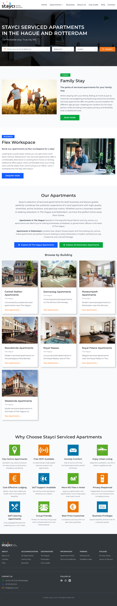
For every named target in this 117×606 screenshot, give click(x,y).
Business (70, 5)
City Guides (45, 563)
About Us (81, 5)
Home (44, 5)
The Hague (45, 556)
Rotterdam (45, 559)
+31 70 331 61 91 (11, 584)
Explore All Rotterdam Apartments (82, 245)
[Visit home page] (58, 544)
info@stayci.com (11, 588)
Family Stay (26, 559)
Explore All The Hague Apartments (37, 245)
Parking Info (85, 556)
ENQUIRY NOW (12, 176)
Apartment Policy (67, 556)
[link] (12, 4)
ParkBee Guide (86, 559)
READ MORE (70, 117)
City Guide (93, 5)
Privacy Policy (105, 556)
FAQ (103, 5)
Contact (111, 5)
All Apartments (27, 556)
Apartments (55, 5)
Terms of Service (106, 559)
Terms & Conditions (68, 559)
